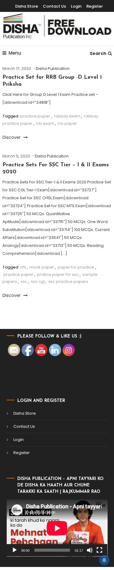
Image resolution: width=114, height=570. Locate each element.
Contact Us (54, 6)
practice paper (35, 116)
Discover (12, 137)
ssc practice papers (68, 281)
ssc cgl (38, 281)
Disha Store (26, 6)
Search (98, 53)
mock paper (41, 267)
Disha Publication (53, 68)
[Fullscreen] (99, 550)
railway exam (67, 116)
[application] (57, 528)
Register (94, 6)
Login (76, 6)
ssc (24, 281)
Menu (15, 53)
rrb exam (45, 123)
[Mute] (90, 550)
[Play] (15, 550)
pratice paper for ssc (58, 274)
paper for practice (76, 267)
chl (23, 267)
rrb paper (67, 123)
